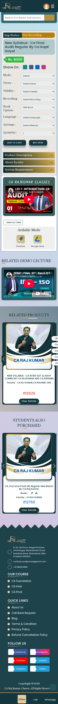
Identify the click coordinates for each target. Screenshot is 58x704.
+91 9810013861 (20, 567)
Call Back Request (24, 613)
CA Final (17, 592)
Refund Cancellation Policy (30, 635)
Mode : (7, 75)
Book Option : (8, 108)
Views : (8, 82)
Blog (14, 618)
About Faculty (14, 162)
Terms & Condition (24, 624)
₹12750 (29, 502)
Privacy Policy (21, 629)
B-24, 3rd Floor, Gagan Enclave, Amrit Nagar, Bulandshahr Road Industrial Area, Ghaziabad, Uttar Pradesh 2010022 (29, 552)
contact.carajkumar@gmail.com (29, 561)
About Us (17, 607)
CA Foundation (21, 581)
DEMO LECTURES (13, 222)
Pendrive (20, 246)
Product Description (18, 155)
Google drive (37, 246)
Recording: (10, 98)
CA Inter (17, 586)
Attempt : (9, 124)
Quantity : (10, 132)
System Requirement (19, 169)
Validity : (9, 90)
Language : (10, 116)
